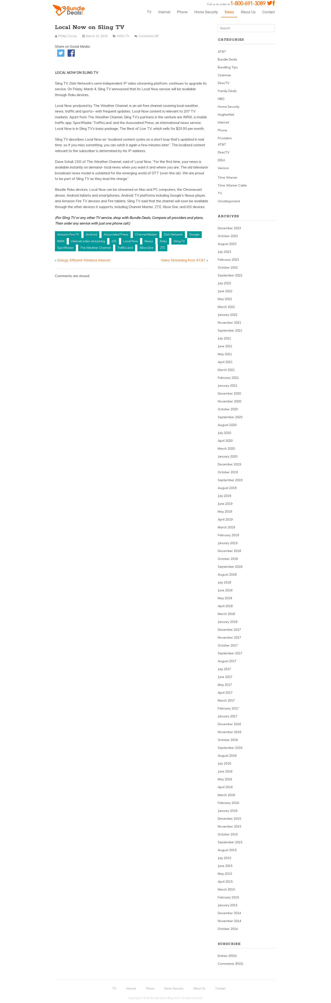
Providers (225, 138)
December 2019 (229, 464)
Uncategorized (229, 201)
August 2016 (227, 756)
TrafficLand (125, 247)
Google (194, 234)
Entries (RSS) (227, 956)
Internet (164, 11)
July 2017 (224, 669)
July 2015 (224, 858)
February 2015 (228, 897)
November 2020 (229, 401)
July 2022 (224, 283)
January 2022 (227, 315)
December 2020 (229, 393)
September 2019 (230, 480)
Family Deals (227, 91)
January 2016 (227, 811)
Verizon (223, 168)
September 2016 (230, 748)
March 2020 (226, 449)
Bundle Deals (227, 59)
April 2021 (225, 362)
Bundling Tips (228, 67)
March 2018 (226, 614)
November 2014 (229, 921)
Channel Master (146, 234)
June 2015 (225, 866)
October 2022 (228, 267)
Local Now (130, 241)
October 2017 (228, 645)
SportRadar (65, 247)
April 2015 (225, 882)
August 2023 (227, 244)
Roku (163, 241)
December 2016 (229, 724)
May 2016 (225, 779)
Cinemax (224, 75)
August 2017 (227, 661)
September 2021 (230, 330)
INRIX (60, 241)
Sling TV (179, 241)
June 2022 (225, 291)
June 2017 (225, 677)
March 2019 (226, 527)
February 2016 (228, 803)
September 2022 (230, 275)
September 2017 (230, 653)
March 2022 (226, 307)
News (229, 11)
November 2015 (229, 826)
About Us (248, 11)
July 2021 (224, 338)
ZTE (162, 247)
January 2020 (227, 456)
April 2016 (225, 787)
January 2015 (227, 905)
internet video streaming (88, 241)
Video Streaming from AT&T (183, 260)
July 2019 (224, 496)
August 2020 (227, 425)
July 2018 (224, 582)
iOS (114, 241)
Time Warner (227, 177)
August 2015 (227, 850)
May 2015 (225, 874)
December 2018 (229, 551)
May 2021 (225, 354)
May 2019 (225, 511)
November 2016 (229, 732)
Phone (182, 11)
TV (149, 11)
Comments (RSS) (230, 964)
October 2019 (228, 472)
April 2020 (225, 441)
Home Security (206, 11)
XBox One (146, 247)
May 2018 (225, 598)
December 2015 (229, 819)
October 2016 (228, 740)
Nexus (149, 241)
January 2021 (227, 386)
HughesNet (226, 114)
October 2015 (228, 834)
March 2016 (226, 795)
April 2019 (225, 519)
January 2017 (227, 716)
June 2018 (225, 590)
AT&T (222, 51)
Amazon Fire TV (68, 234)
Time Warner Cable (232, 185)
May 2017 (225, 685)
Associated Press (116, 234)
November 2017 (229, 637)
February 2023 (228, 260)
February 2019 (228, 535)
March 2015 (226, 889)
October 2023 (228, 236)
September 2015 (230, 842)
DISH (120, 36)
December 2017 (229, 630)
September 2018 (230, 567)
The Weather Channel (95, 247)
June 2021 (225, 346)
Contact (268, 11)
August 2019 (227, 488)
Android (91, 234)
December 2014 (229, 913)
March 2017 (226, 700)
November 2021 (229, 323)
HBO (221, 99)
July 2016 (224, 763)
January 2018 (227, 622)
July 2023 (224, 252)
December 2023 (229, 228)
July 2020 (224, 433)
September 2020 (230, 417)
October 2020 (228, 409)
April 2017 (225, 693)
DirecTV (223, 83)
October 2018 (228, 559)
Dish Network (173, 234)
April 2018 (225, 606)
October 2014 (228, 929)
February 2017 (228, 708)
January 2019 (227, 543)
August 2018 (227, 574)
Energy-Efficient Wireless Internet (84, 260)
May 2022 (225, 299)
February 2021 (228, 378)
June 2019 (225, 504)
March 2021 (226, 370)
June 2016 (225, 771)
